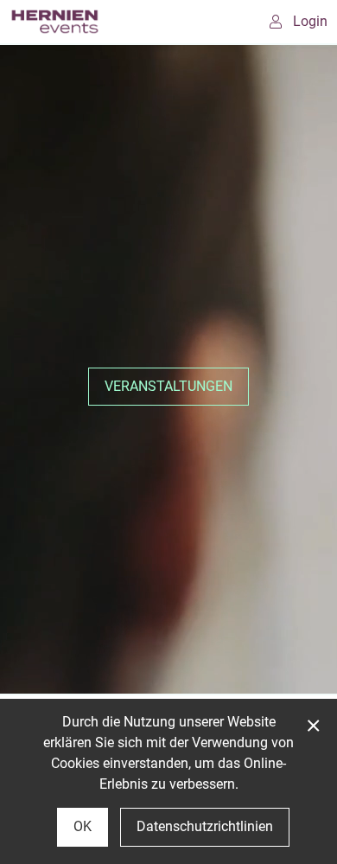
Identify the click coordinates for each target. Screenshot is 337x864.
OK (82, 826)
